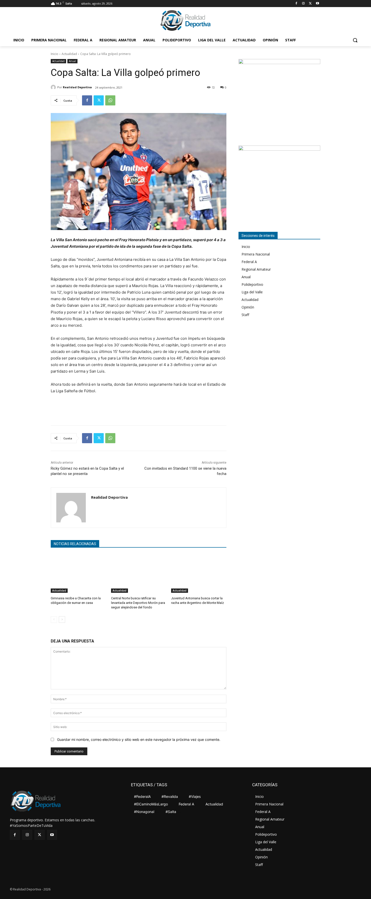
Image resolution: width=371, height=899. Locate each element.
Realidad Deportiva (77, 87)
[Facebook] (296, 4)
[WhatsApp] (110, 100)
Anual (72, 61)
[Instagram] (303, 4)
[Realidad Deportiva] (54, 87)
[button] (355, 40)
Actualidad (69, 54)
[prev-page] (54, 619)
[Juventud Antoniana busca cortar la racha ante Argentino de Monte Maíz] (198, 573)
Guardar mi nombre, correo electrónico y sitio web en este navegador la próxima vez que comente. (138, 739)
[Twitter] (310, 4)
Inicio (54, 54)
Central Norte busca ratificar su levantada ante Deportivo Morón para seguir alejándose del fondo (138, 602)
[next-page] (62, 619)
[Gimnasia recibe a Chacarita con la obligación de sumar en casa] (78, 573)
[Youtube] (317, 4)
